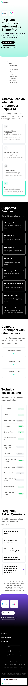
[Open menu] (25, 2)
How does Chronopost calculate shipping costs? (14, 558)
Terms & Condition (13, 667)
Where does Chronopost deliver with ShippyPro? (14, 550)
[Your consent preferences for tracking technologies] (2, 683)
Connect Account (8, 42)
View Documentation (9, 47)
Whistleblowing (21, 667)
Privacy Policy (6, 667)
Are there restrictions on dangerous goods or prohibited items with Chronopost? (14, 569)
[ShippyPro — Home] (6, 2)
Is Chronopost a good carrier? (14, 532)
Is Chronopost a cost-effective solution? (14, 541)
